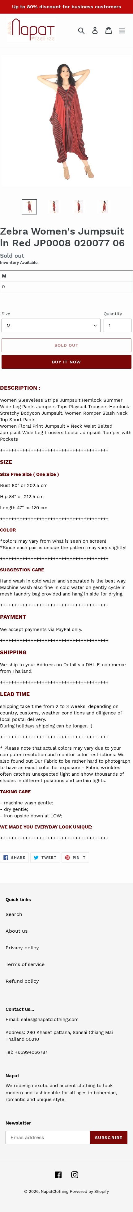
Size (6, 313)
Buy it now (66, 361)
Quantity (113, 313)
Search (14, 914)
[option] (29, 206)
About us (17, 931)
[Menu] (122, 30)
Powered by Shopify (89, 1191)
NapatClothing (54, 1191)
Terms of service (25, 964)
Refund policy (22, 981)
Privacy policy (22, 948)
